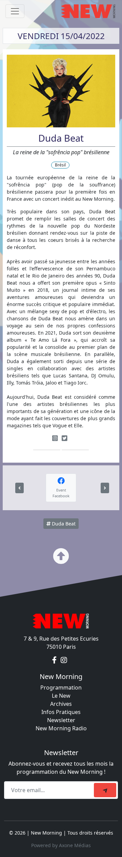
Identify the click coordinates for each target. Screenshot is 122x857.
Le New (61, 695)
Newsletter (61, 720)
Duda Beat (63, 523)
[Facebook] (55, 660)
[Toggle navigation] (14, 11)
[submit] (105, 790)
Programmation (61, 687)
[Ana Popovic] (105, 488)
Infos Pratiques (61, 712)
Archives (61, 704)
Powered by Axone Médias (61, 845)
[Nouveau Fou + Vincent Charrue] (19, 488)
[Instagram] (55, 438)
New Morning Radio (61, 728)
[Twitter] (64, 438)
